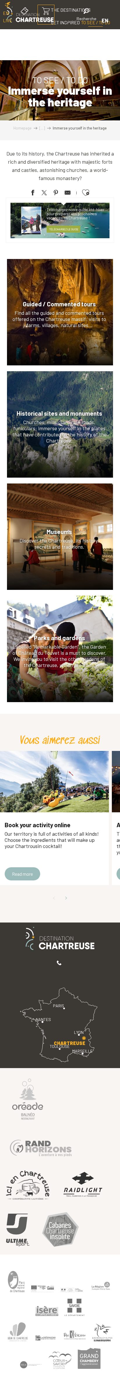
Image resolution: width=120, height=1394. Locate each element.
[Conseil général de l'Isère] (46, 1311)
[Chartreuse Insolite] (60, 1230)
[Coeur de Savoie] (60, 1360)
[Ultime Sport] (18, 1230)
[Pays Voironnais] (74, 1336)
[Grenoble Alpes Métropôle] (102, 1332)
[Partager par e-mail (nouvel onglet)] (67, 194)
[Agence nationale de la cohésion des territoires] (71, 1290)
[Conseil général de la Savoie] (74, 1307)
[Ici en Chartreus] (27, 1185)
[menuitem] (74, 34)
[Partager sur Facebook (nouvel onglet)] (33, 194)
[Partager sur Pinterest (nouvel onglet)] (56, 194)
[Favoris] (66, 20)
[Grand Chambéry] (89, 1358)
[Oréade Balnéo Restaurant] (27, 1099)
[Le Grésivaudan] (45, 1338)
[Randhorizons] (41, 1146)
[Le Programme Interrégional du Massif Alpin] (42, 1288)
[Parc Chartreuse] (16, 1281)
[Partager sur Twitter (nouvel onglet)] (44, 194)
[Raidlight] (83, 1185)
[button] (86, 15)
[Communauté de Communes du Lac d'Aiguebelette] (30, 1364)
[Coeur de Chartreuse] (18, 1332)
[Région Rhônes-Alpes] (100, 1285)
